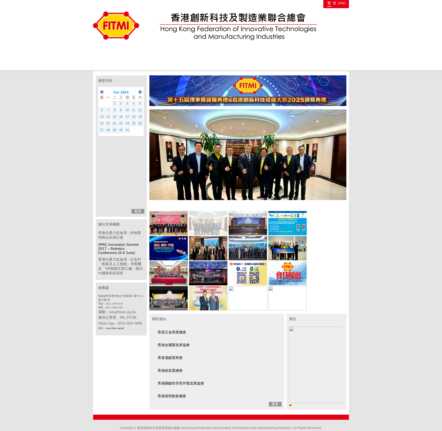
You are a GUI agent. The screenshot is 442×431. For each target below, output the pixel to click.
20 (102, 123)
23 (121, 123)
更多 (137, 211)
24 (127, 123)
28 (108, 130)
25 (134, 123)
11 (133, 110)
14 (108, 117)
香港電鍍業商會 (170, 358)
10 (127, 110)
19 (140, 117)
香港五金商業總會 (172, 332)
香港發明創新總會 (172, 396)
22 (114, 123)
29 (114, 130)
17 (127, 117)
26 (140, 123)
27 (102, 130)
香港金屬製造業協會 (174, 345)
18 (134, 117)
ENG (342, 3)
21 (108, 123)
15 (114, 117)
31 (127, 130)
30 (121, 130)
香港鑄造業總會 (170, 370)
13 (102, 117)
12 (140, 110)
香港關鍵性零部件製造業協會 (181, 383)
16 (121, 117)
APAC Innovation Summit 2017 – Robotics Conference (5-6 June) (118, 248)
